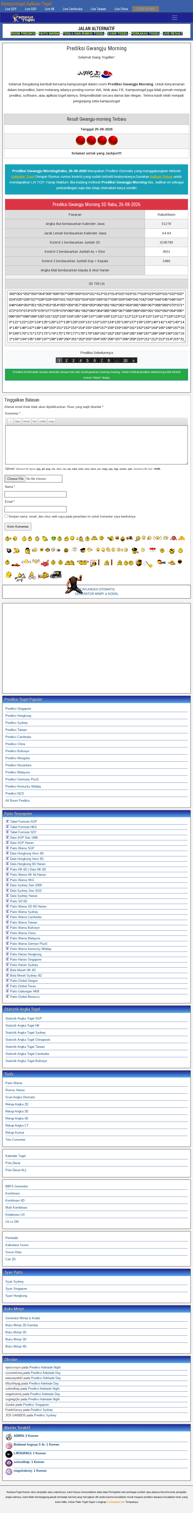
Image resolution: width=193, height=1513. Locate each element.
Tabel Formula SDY (23, 832)
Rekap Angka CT (16, 1125)
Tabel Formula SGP (23, 821)
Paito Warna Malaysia (24, 938)
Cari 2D (10, 1259)
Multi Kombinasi (16, 1207)
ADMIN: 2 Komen (26, 1436)
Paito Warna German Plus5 (28, 943)
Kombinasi (12, 1193)
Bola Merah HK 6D (22, 970)
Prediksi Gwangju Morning (97, 48)
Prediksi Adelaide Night (45, 1367)
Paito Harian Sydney (23, 965)
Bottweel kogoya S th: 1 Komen (36, 1444)
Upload (83, 468)
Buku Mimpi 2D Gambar (21, 1325)
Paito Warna (13, 1083)
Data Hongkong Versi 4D (26, 853)
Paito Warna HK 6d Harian (27, 874)
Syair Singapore (16, 1288)
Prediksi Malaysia (17, 772)
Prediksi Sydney (16, 723)
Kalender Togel (22, 176)
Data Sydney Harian (23, 896)
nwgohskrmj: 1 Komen (30, 1470)
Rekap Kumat (14, 1132)
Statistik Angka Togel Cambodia (27, 1054)
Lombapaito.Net (116, 1502)
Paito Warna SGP (21, 848)
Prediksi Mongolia (17, 758)
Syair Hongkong (16, 1295)
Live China (121, 9)
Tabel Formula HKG (23, 827)
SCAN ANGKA (146, 9)
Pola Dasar (12, 1163)
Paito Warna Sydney (23, 912)
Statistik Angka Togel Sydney (25, 1032)
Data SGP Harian (21, 843)
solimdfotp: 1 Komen (29, 1462)
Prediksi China (15, 744)
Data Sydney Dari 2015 (25, 890)
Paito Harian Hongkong (25, 954)
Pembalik (11, 1238)
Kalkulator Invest (16, 1245)
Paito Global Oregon (23, 980)
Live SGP (30, 9)
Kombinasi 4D (14, 1200)
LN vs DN (12, 1221)
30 (125, 360)
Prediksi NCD (14, 793)
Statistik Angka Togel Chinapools (27, 1039)
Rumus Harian (15, 1090)
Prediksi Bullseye (17, 751)
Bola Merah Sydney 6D (25, 975)
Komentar (12, 413)
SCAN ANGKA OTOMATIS (96, 589)
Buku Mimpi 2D (15, 1332)
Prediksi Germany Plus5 (22, 779)
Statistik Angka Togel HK (22, 1025)
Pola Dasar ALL (16, 1170)
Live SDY (10, 9)
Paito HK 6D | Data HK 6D (27, 869)
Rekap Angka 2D (16, 1104)
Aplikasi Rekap (161, 176)
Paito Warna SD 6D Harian (27, 906)
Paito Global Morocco (24, 997)
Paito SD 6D (18, 901)
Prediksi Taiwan (16, 730)
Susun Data (13, 1252)
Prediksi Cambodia (18, 737)
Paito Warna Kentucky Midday (30, 949)
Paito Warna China (22, 933)
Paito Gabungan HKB (24, 991)
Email (10, 501)
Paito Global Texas (22, 986)
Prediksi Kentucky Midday (23, 786)
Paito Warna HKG (21, 880)
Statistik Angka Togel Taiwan (25, 1047)
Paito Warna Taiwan (23, 922)
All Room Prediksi (17, 800)
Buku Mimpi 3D (15, 1339)
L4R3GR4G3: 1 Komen (30, 1453)
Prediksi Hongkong (18, 715)
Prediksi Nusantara (18, 765)
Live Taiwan (98, 9)
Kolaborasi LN (14, 1214)
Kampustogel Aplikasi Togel (26, 4)
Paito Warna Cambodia (25, 917)
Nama (10, 487)
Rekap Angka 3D (16, 1111)
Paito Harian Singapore (25, 959)
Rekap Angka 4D (16, 1118)
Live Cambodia (72, 9)
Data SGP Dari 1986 (23, 837)
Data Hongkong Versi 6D (26, 859)
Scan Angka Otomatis (20, 1097)
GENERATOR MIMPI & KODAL (96, 594)
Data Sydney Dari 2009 (25, 885)
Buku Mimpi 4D (15, 1346)
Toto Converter (15, 1139)
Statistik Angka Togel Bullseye (26, 1061)
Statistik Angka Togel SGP (23, 1018)
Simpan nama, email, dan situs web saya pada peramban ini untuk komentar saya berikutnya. (72, 516)
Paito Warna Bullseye (24, 927)
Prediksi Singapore (18, 708)
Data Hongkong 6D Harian (27, 864)
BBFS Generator (16, 1186)
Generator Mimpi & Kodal (22, 1318)
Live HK (49, 9)
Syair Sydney (14, 1281)
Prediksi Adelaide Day (46, 1373)
